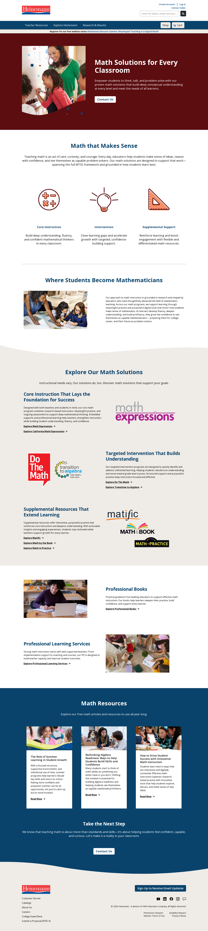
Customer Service (31, 898)
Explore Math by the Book (38, 543)
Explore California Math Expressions (44, 431)
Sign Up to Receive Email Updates (160, 888)
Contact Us (105, 99)
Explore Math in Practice (37, 548)
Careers (26, 911)
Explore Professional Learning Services (45, 663)
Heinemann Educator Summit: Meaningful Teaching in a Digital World (122, 31)
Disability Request (177, 913)
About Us (27, 907)
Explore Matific (32, 537)
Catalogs (26, 902)
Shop (165, 25)
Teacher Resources (36, 25)
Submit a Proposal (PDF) (35, 921)
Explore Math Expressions (38, 426)
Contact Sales (178, 7)
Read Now (36, 798)
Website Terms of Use (154, 915)
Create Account (167, 4)
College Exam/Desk (32, 916)
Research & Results (94, 25)
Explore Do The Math (117, 482)
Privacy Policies (179, 915)
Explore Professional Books (121, 608)
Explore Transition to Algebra (122, 487)
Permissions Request (153, 913)
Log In (182, 4)
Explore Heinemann (65, 25)
